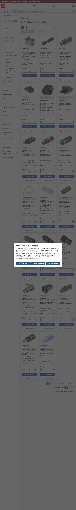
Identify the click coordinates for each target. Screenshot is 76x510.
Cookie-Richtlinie (37, 258)
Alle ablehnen (23, 263)
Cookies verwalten (38, 263)
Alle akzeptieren (53, 263)
